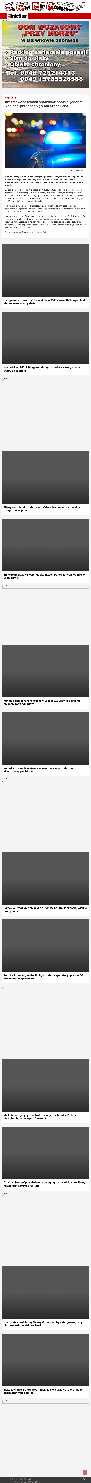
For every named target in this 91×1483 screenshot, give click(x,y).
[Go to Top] (85, 1472)
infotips (17, 110)
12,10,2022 (9, 110)
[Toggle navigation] (4, 16)
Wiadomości (10, 98)
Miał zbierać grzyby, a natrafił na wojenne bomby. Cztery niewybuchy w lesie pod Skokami (40, 1117)
